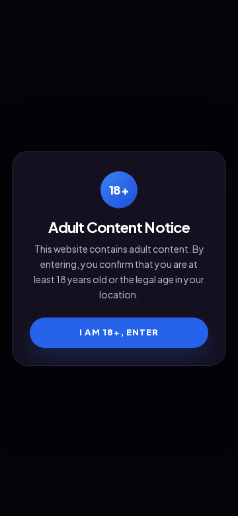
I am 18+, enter (119, 332)
